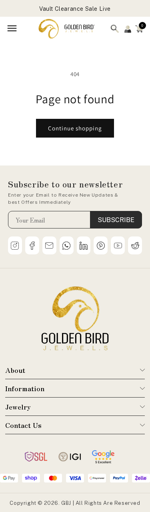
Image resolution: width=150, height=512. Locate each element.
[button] (139, 29)
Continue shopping (75, 128)
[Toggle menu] (12, 29)
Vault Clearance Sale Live (75, 5)
